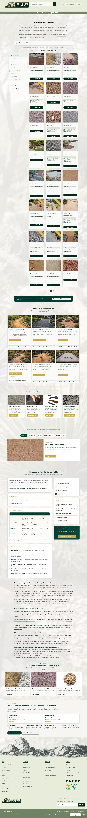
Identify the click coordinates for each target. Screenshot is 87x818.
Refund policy (66, 811)
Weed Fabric (68, 346)
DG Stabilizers (14, 73)
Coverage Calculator (27, 500)
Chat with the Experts (71, 767)
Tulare (22, 727)
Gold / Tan (33, 435)
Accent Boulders (74, 346)
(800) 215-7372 (62, 494)
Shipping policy (81, 811)
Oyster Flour (74, 381)
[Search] (54, 4)
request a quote (18, 629)
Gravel (22, 380)
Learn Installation (13, 342)
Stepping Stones (24, 346)
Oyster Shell (63, 381)
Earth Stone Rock (9, 811)
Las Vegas (64, 727)
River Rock (4, 780)
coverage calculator (61, 35)
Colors (61, 298)
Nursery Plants (14, 85)
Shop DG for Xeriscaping (15, 373)
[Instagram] (70, 781)
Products (40, 20)
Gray (41, 435)
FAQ (55, 50)
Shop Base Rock (13, 415)
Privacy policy (60, 811)
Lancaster (28, 727)
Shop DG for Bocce (62, 374)
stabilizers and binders (62, 603)
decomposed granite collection (24, 488)
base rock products (41, 539)
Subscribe (81, 804)
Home (35, 20)
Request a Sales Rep (27, 786)
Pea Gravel (44, 381)
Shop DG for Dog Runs (38, 374)
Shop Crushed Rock (69, 415)
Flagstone (63, 346)
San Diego (52, 728)
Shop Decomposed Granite (66, 536)
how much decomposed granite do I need (24, 621)
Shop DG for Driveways (39, 339)
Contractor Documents (28, 781)
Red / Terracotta (49, 435)
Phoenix (69, 727)
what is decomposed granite (61, 625)
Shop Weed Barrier (32, 415)
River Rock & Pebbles (16, 79)
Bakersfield (17, 727)
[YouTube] (79, 781)
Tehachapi (33, 728)
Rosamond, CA (26, 767)
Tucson (73, 727)
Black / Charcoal (61, 435)
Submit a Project (27, 789)
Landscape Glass (6, 788)
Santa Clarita (38, 727)
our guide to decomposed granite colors (40, 625)
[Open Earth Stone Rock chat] (84, 815)
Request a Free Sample (63, 487)
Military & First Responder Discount (74, 772)
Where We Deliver (27, 772)
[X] (76, 781)
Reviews (46, 778)
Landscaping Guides (49, 772)
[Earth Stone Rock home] (22, 800)
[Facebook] (67, 781)
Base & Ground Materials (41, 500)
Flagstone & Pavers (15, 64)
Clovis (8, 728)
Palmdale (33, 727)
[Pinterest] (73, 781)
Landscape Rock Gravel (7, 778)
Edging (14, 346)
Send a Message (70, 764)
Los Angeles (46, 727)
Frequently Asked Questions (51, 775)
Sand (3, 786)
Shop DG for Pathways (14, 339)
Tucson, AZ (25, 770)
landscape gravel (41, 627)
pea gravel (50, 627)
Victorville (28, 728)
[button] (63, 4)
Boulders (13, 61)
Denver (77, 727)
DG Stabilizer (49, 346)
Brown (24, 435)
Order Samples (14, 76)
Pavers (3, 775)
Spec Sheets (26, 783)
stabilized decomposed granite (26, 603)
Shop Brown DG (50, 456)
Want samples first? (75, 815)
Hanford (12, 728)
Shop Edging (49, 415)
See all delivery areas (14, 732)
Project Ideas (42, 50)
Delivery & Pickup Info (62, 490)
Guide (67, 298)
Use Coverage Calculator (63, 483)
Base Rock (39, 346)
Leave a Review (69, 775)
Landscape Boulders (17, 380)
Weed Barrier (18, 346)
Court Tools (69, 381)
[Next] (58, 291)
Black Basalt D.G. (34, 655)
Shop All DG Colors (15, 500)
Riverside (52, 727)
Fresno (12, 727)
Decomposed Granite (16, 70)
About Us (68, 770)
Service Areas (48, 770)
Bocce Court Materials (7, 764)
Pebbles (3, 783)
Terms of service (74, 811)
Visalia (8, 727)
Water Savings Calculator (50, 767)
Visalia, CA (25, 764)
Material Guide (50, 50)
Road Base (44, 346)
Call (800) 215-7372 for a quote (30, 732)
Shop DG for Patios (62, 339)
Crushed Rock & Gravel (16, 503)
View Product (37, 78)
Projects (55, 298)
